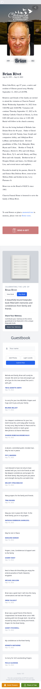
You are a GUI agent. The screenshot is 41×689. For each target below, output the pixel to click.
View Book (10, 294)
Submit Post (20, 363)
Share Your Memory (14, 327)
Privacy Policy (15, 680)
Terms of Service (26, 680)
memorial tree (28, 212)
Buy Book (22, 294)
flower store (26, 215)
